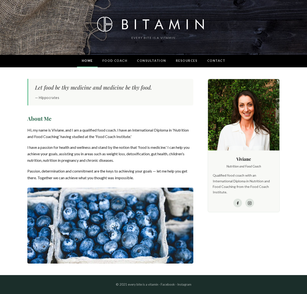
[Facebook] (237, 203)
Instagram (184, 284)
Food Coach (114, 61)
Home (87, 61)
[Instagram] (249, 203)
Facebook (168, 284)
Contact (216, 61)
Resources (187, 61)
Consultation (151, 61)
